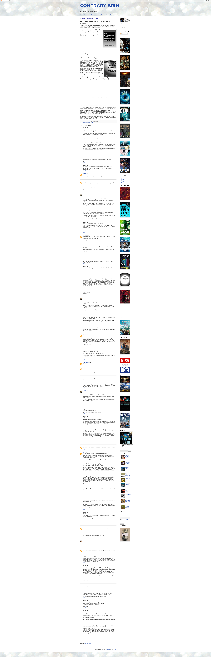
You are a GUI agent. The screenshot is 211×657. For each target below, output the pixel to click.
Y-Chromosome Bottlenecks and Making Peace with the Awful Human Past (128, 480)
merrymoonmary (107, 649)
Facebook (98, 14)
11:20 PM (84, 219)
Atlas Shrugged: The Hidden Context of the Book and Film (127, 484)
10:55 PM (84, 190)
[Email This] (93, 121)
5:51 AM (84, 232)
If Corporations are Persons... (128, 495)
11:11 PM (84, 449)
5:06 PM (84, 562)
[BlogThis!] (94, 121)
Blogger (115, 649)
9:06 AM (84, 509)
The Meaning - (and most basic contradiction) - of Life (127, 456)
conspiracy (87, 122)
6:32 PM (84, 406)
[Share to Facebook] (96, 121)
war (92, 122)
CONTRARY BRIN (99, 5)
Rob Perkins (85, 173)
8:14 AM (84, 257)
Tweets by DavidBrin (123, 317)
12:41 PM (84, 638)
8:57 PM (84, 162)
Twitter (102, 14)
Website (86, 14)
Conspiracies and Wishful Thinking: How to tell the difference (93, 101)
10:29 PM (84, 170)
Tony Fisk (84, 193)
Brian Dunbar (85, 235)
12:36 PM (84, 607)
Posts (122, 33)
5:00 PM (84, 597)
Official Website (123, 177)
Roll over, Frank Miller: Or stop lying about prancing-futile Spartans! (127, 491)
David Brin (84, 297)
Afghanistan (84, 122)
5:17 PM (84, 387)
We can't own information (127, 468)
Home (81, 14)
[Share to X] (95, 121)
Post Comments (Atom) (87, 643)
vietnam (90, 122)
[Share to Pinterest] (97, 121)
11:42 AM (84, 359)
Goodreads (122, 181)
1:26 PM (84, 364)
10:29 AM (84, 331)
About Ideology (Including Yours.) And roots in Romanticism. (127, 506)
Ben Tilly (84, 452)
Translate (127, 519)
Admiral (84, 539)
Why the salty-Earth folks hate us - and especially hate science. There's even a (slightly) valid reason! (126, 463)
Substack (112, 14)
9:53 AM (84, 263)
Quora (107, 14)
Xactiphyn (84, 367)
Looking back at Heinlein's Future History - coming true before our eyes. (127, 501)
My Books (92, 14)
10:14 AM (84, 294)
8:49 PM (84, 155)
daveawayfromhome (86, 362)
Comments (122, 35)
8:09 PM (84, 413)
